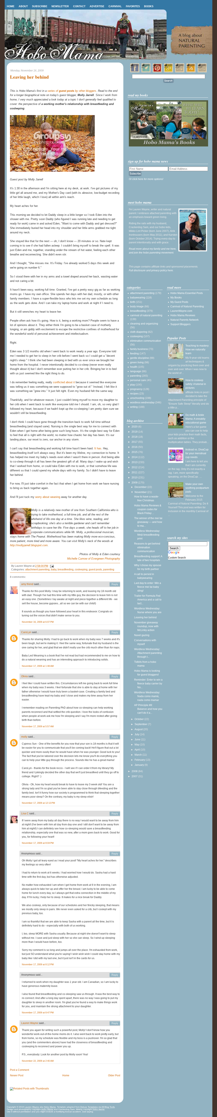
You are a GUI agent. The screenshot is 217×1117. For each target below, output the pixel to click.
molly (24, 736)
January (140, 764)
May (137, 744)
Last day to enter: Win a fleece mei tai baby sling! (147, 587)
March (138, 754)
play (132, 384)
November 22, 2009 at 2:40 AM (38, 1061)
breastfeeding (66, 569)
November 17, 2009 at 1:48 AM (38, 666)
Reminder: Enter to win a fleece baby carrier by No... (148, 683)
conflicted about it (64, 382)
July (137, 734)
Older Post (114, 1075)
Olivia (24, 676)
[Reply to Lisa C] (115, 814)
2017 (135, 441)
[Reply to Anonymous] (115, 854)
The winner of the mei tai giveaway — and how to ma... (148, 522)
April (137, 749)
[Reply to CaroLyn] (115, 632)
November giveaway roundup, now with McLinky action (146, 626)
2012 (135, 467)
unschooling (137, 398)
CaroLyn (26, 632)
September (141, 724)
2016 (135, 447)
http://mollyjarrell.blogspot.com (29, 545)
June (138, 739)
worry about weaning (47, 497)
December (141, 487)
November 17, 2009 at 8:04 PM (38, 843)
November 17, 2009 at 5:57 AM (38, 726)
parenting (108, 569)
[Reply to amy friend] (115, 584)
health (133, 366)
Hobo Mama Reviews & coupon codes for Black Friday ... (147, 509)
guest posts (95, 569)
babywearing (137, 297)
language (135, 371)
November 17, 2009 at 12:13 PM (38, 803)
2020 (135, 426)
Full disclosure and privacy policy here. (151, 270)
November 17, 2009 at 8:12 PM (38, 964)
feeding (134, 353)
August (139, 729)
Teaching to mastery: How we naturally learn (197, 349)
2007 (135, 776)
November (141, 492)
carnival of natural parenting (146, 315)
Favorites (133, 6)
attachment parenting (37, 569)
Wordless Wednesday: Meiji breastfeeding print (147, 534)
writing (134, 406)
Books (148, 6)
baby (53, 569)
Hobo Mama (50, 1107)
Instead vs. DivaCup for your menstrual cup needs (197, 453)
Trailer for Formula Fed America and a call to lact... (147, 599)
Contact (79, 6)
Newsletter (60, 6)
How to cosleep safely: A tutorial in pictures (195, 384)
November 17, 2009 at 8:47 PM (38, 1012)
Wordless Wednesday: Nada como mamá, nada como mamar (147, 696)
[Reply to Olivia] (115, 676)
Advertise (97, 6)
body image (137, 306)
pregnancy (136, 389)
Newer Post (16, 1075)
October (139, 719)
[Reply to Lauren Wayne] (115, 1023)
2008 (135, 771)
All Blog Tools (108, 1107)
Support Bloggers (180, 324)
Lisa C (25, 813)
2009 (135, 482)
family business (139, 349)
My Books (176, 297)
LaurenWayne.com (181, 310)
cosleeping (81, 569)
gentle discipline (139, 358)
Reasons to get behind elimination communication (147, 547)
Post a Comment (19, 1069)
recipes (134, 393)
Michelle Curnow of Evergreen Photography (93, 558)
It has (97, 448)
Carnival (115, 6)
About (23, 6)
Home (10, 6)
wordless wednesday (142, 402)
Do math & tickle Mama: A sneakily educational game (195, 419)
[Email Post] (51, 565)
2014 (135, 457)
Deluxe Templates (89, 1107)
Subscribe (39, 6)
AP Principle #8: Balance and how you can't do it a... (148, 709)
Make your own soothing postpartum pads (197, 488)
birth (132, 302)
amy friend (27, 584)
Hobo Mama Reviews (182, 315)
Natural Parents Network (184, 319)
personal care (138, 380)
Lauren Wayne (29, 1023)
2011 (135, 472)
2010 (135, 477)
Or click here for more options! (146, 179)
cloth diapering (138, 331)
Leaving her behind (29, 77)
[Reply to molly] (115, 737)
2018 (135, 436)
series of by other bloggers (71, 90)
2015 (135, 452)
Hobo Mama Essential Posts (186, 293)
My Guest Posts (179, 302)
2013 (135, 462)
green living (137, 362)
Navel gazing (141, 635)
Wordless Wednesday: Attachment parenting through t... (148, 653)
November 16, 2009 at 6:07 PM (38, 622)
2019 (135, 431)
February (140, 759)
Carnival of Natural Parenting (187, 306)
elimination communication (145, 340)
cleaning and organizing (144, 323)
